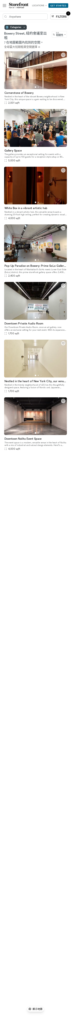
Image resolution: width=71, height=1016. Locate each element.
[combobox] (59, 34)
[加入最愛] (63, 55)
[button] (35, 87)
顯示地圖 (38, 1008)
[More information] (39, 47)
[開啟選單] (4, 5)
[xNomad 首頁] (19, 5)
